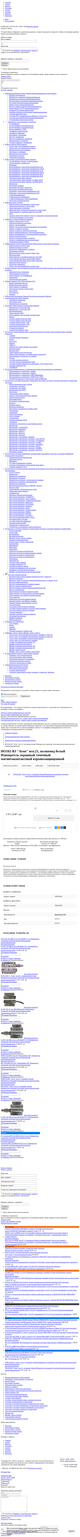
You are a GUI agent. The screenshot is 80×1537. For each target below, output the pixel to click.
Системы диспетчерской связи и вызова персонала (23, 1400)
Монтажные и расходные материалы (18, 1389)
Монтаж (8, 14)
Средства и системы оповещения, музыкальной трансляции (26, 1405)
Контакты (8, 16)
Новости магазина (9, 694)
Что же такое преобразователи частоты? (15, 715)
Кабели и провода (11, 1387)
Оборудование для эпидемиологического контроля (23, 1390)
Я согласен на (20, 50)
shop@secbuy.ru (70, 1461)
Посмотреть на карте (34, 1468)
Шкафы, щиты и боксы (13, 1415)
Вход (7, 19)
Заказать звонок (32, 26)
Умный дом (9, 1413)
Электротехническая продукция (16, 1419)
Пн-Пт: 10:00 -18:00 (8, 1477)
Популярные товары (12, 678)
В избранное (5, 960)
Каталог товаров (7, 90)
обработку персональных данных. (25, 50)
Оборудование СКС (12, 1392)
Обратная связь (6, 1475)
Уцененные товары (12, 683)
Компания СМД (60, 914)
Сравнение (17, 958)
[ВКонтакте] (56, 827)
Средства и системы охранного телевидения (21, 1409)
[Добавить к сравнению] (74, 777)
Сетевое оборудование (13, 1398)
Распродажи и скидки (13, 679)
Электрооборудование (13, 1417)
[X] (64, 827)
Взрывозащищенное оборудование (17, 1377)
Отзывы (8, 12)
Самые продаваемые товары (11, 1221)
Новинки (8, 676)
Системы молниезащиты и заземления (18, 1402)
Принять (71, 1531)
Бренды (7, 6)
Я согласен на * (20, 1514)
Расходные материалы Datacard (16, 1394)
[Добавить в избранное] (74, 773)
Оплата (7, 10)
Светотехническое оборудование (16, 1396)
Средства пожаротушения (14, 1411)
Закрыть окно (6, 76)
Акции (7, 4)
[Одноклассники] (59, 827)
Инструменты (10, 1381)
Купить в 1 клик (53, 818)
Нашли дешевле (31, 827)
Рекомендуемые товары (13, 681)
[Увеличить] (40, 775)
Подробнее (5, 956)
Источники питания (12, 1383)
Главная (8, 2)
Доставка (8, 8)
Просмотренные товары (9, 1223)
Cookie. (9, 1534)
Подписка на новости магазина (12, 687)
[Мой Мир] (62, 827)
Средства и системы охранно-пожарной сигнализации (24, 1407)
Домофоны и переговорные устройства (19, 1379)
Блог (2, 700)
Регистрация (9, 21)
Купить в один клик (24, 1515)
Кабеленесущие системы (14, 1385)
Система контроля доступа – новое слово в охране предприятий (23, 720)
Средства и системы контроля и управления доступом (24, 1404)
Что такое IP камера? (8, 704)
